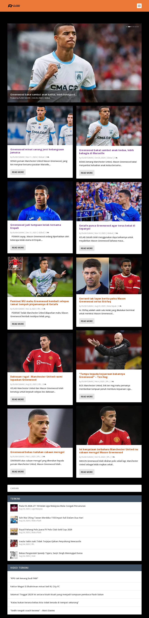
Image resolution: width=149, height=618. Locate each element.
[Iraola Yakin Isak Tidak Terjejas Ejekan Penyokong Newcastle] (14, 543)
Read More (18, 172)
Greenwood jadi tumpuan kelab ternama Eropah (39, 94)
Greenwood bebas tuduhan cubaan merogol (37, 452)
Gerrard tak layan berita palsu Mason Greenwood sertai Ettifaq (102, 300)
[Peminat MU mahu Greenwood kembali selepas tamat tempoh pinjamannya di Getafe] (40, 277)
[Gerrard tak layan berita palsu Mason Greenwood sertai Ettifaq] (109, 276)
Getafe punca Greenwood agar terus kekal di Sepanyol (107, 227)
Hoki (33, 556)
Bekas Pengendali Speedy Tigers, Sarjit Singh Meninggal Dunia (51, 553)
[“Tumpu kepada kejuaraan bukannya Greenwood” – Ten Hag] (109, 350)
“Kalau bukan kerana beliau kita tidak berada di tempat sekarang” (44, 602)
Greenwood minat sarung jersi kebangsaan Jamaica (37, 151)
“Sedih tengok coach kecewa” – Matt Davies (32, 610)
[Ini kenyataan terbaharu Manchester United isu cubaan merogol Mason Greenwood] (109, 425)
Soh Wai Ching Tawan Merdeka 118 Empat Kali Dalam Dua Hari (51, 517)
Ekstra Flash (36, 520)
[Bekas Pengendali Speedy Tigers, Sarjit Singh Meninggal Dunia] (14, 555)
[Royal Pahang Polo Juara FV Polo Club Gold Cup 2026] (14, 531)
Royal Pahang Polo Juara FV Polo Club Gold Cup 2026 (45, 529)
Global (47, 98)
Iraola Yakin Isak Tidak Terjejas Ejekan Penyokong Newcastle (50, 541)
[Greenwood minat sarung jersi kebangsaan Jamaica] (40, 125)
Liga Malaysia (37, 509)
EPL (39, 309)
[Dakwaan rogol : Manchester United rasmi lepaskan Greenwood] (40, 352)
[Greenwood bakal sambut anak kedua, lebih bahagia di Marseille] (109, 126)
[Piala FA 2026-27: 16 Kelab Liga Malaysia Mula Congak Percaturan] (14, 508)
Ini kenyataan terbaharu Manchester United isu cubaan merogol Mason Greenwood (108, 451)
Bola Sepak (111, 306)
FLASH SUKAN (24, 98)
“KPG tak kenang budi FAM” (24, 578)
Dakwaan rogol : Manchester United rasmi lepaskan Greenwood (36, 378)
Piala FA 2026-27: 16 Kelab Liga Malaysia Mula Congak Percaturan (52, 506)
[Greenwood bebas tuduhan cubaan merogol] (40, 428)
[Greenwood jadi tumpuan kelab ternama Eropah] (40, 201)
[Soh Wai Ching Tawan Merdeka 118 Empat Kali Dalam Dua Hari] (14, 519)
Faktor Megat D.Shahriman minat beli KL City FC (35, 586)
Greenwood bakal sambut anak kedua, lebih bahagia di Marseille (106, 152)
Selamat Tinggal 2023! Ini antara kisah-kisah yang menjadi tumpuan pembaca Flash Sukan (57, 594)
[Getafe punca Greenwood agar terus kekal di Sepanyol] (109, 201)
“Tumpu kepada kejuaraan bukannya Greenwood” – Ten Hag (102, 375)
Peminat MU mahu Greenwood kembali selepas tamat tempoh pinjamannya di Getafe (39, 303)
